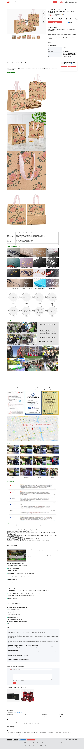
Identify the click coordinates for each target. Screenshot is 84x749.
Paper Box (18, 587)
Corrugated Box (9, 716)
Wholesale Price (48, 742)
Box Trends (27, 734)
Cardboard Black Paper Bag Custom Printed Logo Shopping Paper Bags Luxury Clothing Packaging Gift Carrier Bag (13, 704)
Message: (10, 674)
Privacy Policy (57, 745)
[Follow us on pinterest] (75, 739)
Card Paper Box (26, 717)
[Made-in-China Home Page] (12, 2)
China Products (27, 742)
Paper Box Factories (35, 732)
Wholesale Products (42, 742)
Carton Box (22, 587)
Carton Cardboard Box (36, 587)
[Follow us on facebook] (69, 739)
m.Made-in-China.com (44, 743)
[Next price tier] (77, 18)
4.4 (65, 63)
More (8, 736)
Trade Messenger (22, 739)
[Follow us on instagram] (72, 739)
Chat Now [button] (70, 22)
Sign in (76, 2)
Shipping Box (61, 716)
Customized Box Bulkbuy (34, 734)
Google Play (15, 739)
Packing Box (9, 717)
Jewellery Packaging (45, 716)
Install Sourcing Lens (31, 739)
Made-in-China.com (37, 743)
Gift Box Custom (58, 732)
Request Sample (63, 24)
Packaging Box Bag (51, 732)
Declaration (52, 745)
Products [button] (22, 1)
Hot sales (25, 714)
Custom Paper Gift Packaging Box (13, 734)
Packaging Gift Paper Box (67, 732)
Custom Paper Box (43, 732)
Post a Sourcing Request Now (34, 682)
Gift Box (15, 587)
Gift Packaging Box (27, 716)
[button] (66, 2)
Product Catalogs (20, 712)
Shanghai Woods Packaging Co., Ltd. (55, 14)
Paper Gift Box (29, 587)
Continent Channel (53, 742)
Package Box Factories (26, 732)
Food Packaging (62, 717)
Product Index (58, 742)
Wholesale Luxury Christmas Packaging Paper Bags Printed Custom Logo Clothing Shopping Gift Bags (27, 704)
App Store (9, 739)
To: (11, 672)
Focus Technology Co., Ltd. (35, 745)
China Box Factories (11, 732)
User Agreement (47, 745)
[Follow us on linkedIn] (76, 739)
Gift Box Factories (18, 732)
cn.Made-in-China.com (51, 743)
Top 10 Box (21, 734)
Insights (62, 742)
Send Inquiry (55, 22)
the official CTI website (29, 546)
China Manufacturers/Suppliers (34, 742)
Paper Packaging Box (45, 714)
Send (14, 682)
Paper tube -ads (9, 714)
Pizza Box (25, 587)
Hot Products (22, 742)
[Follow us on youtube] (73, 739)
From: (11, 669)
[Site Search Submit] (55, 2)
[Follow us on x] (70, 739)
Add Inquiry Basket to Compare (26, 41)
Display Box (44, 717)
